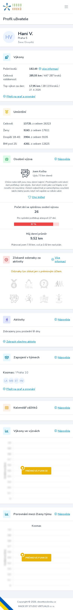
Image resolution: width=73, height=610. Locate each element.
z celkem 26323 (37, 123)
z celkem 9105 (36, 137)
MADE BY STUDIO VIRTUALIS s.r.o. (36, 606)
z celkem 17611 (36, 130)
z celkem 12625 (36, 144)
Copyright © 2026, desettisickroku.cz (36, 601)
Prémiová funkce (36, 470)
